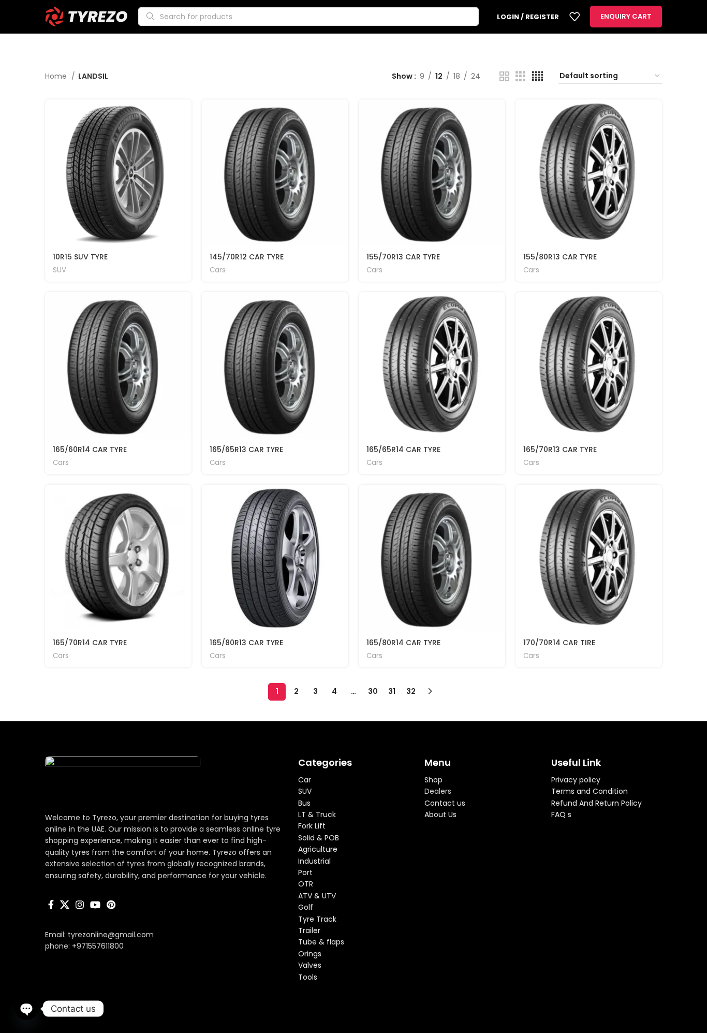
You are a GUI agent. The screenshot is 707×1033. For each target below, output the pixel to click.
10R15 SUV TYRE (80, 257)
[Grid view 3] (520, 76)
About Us (440, 814)
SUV (59, 270)
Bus (304, 803)
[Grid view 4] (537, 76)
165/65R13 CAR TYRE (246, 449)
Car (304, 780)
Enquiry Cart (626, 16)
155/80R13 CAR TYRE (560, 257)
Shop (433, 780)
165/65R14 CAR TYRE (403, 449)
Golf (305, 907)
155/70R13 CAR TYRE (403, 257)
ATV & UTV (317, 896)
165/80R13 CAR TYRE (246, 642)
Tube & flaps (321, 942)
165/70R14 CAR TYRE (90, 642)
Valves (309, 965)
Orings (309, 954)
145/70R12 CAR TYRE (247, 257)
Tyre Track (317, 919)
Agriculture (317, 849)
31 (391, 691)
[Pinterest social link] (111, 904)
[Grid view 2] (504, 76)
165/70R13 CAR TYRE (560, 449)
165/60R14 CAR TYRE (90, 449)
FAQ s (561, 814)
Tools (307, 977)
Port (305, 872)
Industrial (314, 861)
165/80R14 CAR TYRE (403, 642)
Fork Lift (312, 826)
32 (411, 691)
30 (373, 691)
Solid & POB (318, 838)
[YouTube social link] (95, 904)
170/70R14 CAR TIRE (559, 642)
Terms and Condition (589, 791)
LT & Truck (317, 814)
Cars (218, 270)
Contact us (444, 803)
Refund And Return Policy (596, 803)
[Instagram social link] (79, 904)
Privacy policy (575, 780)
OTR (305, 884)
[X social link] (64, 904)
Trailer (309, 930)
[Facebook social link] (51, 904)
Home (57, 76)
